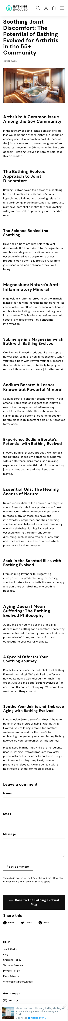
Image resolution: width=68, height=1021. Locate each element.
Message (9, 834)
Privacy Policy (11, 881)
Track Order (10, 949)
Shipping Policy (12, 959)
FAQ (5, 954)
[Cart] (54, 8)
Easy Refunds (11, 976)
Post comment (18, 867)
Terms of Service (34, 881)
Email (7, 814)
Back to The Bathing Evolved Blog (36, 902)
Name (7, 793)
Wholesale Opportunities (18, 981)
